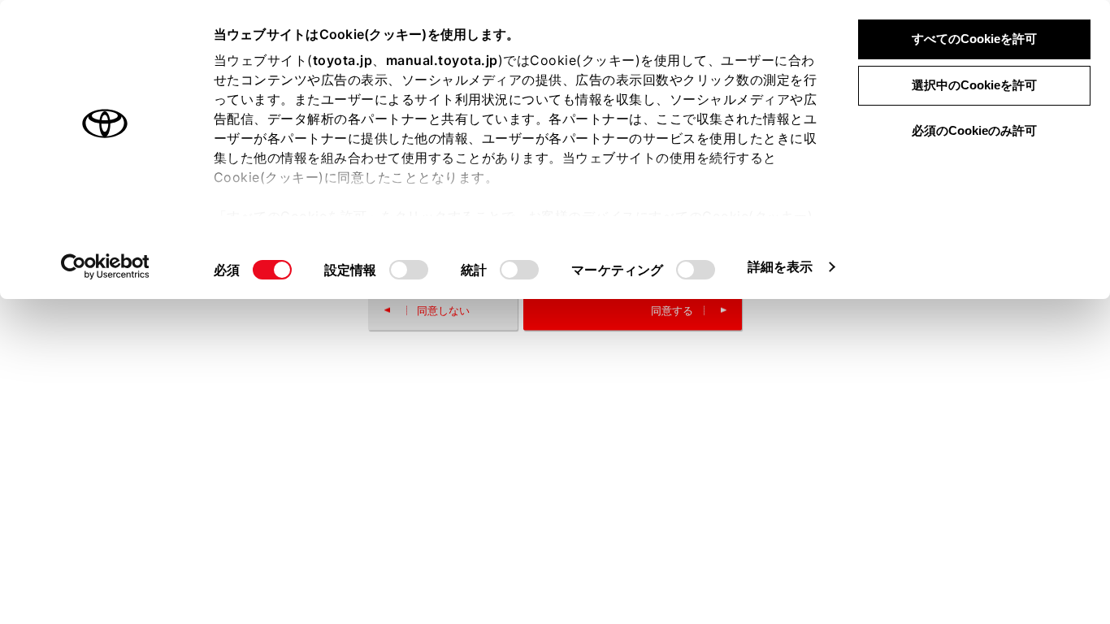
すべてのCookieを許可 (974, 39)
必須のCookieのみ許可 (974, 130)
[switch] (408, 270)
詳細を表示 (780, 266)
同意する (672, 310)
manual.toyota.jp (442, 60)
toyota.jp (343, 60)
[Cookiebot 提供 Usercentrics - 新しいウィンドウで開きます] (105, 267)
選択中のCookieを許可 (974, 85)
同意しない (443, 310)
